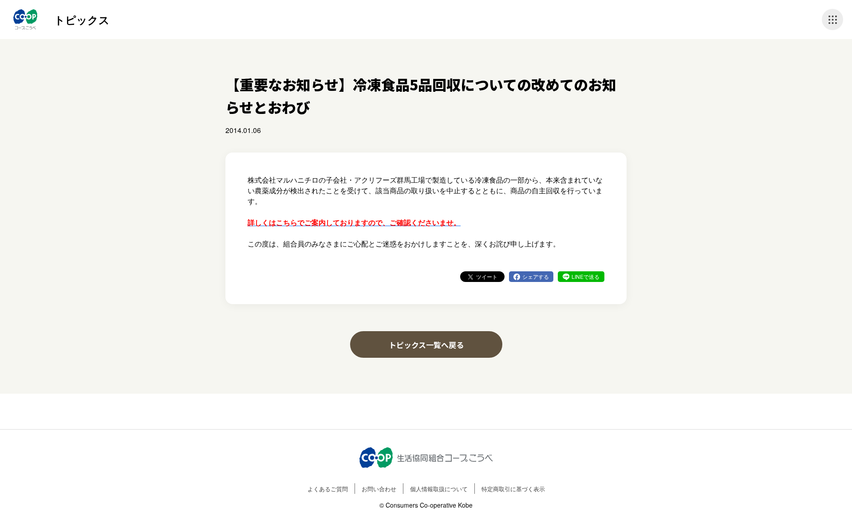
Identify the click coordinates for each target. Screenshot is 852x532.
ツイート (486, 276)
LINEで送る (586, 276)
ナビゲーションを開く (832, 19)
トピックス (82, 19)
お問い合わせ (379, 489)
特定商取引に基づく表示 (513, 489)
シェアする (535, 276)
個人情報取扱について (439, 489)
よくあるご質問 (328, 489)
